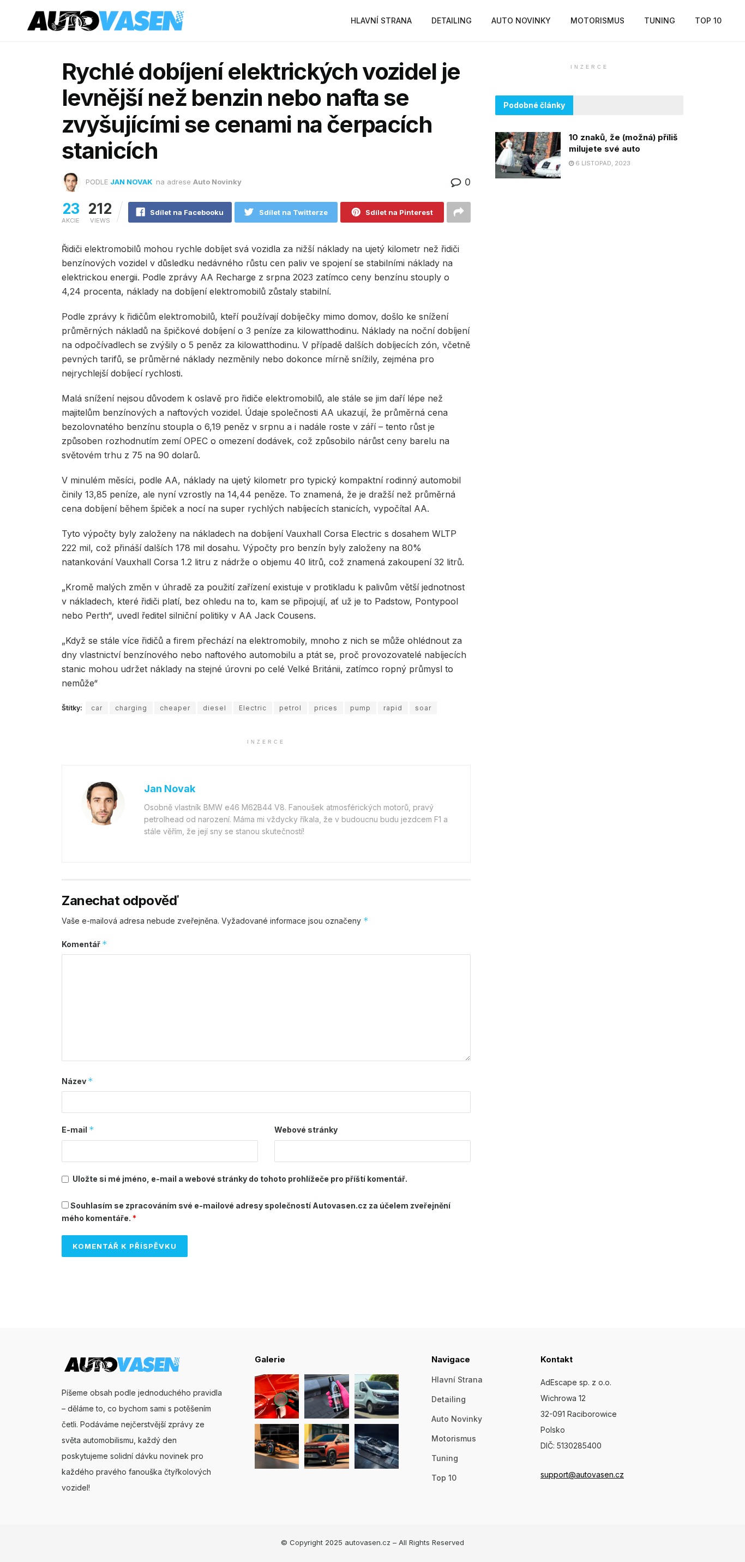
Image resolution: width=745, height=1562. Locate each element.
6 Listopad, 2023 (602, 163)
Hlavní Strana (381, 20)
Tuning (659, 20)
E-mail (78, 1129)
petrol (290, 708)
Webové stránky (306, 1129)
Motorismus (597, 20)
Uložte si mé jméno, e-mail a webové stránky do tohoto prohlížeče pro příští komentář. (240, 1178)
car (97, 708)
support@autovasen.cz (582, 1474)
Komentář (84, 944)
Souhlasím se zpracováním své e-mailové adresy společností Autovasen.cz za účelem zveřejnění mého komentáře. (256, 1211)
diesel (214, 708)
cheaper (175, 708)
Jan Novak (131, 181)
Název (77, 1081)
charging (131, 708)
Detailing (451, 20)
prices (326, 708)
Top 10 (708, 20)
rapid (392, 708)
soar (423, 708)
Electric (253, 708)
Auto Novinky (521, 20)
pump (360, 708)
